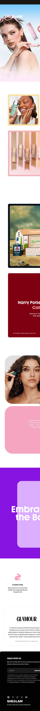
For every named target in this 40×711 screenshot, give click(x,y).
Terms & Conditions (28, 682)
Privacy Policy (14, 682)
